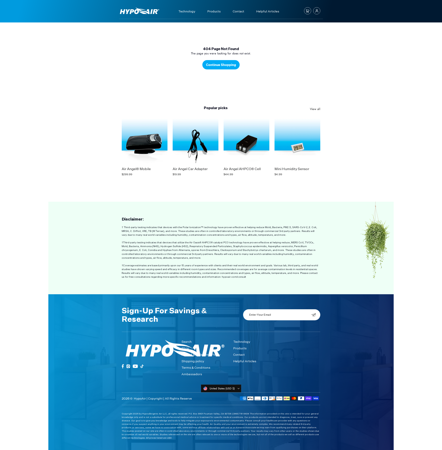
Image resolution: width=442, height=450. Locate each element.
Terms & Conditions (195, 367)
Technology (186, 11)
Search (186, 341)
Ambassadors (191, 374)
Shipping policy (192, 361)
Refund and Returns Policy (200, 354)
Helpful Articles (267, 11)
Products (214, 11)
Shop (185, 348)
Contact (238, 11)
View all (315, 109)
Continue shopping (221, 65)
